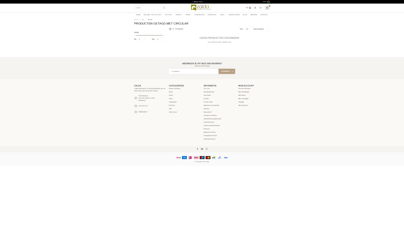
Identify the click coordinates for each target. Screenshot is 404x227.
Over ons (207, 88)
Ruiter (168, 14)
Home (138, 14)
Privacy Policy (208, 102)
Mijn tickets (242, 95)
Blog (245, 14)
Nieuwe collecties (152, 14)
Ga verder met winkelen (219, 42)
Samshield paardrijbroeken (212, 119)
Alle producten (243, 105)
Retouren (207, 129)
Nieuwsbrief (207, 112)
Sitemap (206, 109)
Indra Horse (234, 14)
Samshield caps (209, 122)
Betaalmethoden (209, 92)
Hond (188, 14)
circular (150, 19)
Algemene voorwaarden (211, 105)
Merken (254, 14)
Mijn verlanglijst (243, 98)
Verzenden (207, 95)
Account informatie (244, 88)
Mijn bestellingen (243, 92)
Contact (264, 14)
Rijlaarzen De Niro (210, 132)
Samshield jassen (209, 139)
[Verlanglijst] (260, 8)
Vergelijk (241, 102)
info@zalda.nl (143, 112)
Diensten (212, 14)
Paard (178, 14)
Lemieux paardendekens (212, 125)
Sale (222, 14)
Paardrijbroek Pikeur (210, 135)
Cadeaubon (200, 14)
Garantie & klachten (210, 115)
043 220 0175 (143, 106)
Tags (142, 19)
